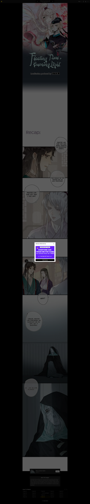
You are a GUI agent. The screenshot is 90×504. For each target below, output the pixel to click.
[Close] (53, 244)
